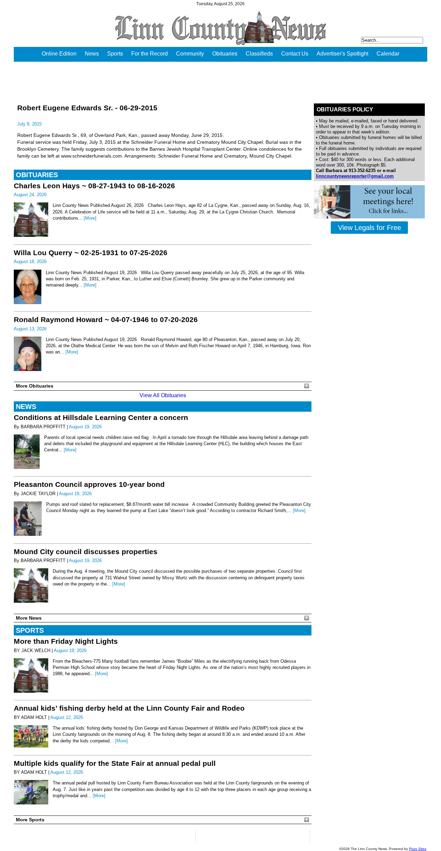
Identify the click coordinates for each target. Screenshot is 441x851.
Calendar (388, 54)
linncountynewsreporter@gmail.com (355, 176)
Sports (115, 54)
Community (190, 54)
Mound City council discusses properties (85, 551)
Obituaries (224, 54)
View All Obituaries (163, 395)
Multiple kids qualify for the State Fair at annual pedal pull (115, 763)
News (92, 54)
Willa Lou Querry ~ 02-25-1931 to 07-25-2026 (90, 253)
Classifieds (259, 54)
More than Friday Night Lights (66, 641)
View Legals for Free (369, 227)
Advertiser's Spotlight (342, 54)
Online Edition (59, 54)
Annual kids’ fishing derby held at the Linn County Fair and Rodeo (129, 708)
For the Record (149, 54)
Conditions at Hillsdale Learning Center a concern (101, 417)
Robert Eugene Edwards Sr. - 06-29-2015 (87, 108)
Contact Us (294, 54)
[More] (90, 218)
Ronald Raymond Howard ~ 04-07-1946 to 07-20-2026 (106, 319)
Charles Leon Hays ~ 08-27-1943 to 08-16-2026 (94, 186)
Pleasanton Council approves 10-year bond (89, 484)
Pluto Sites (417, 849)
